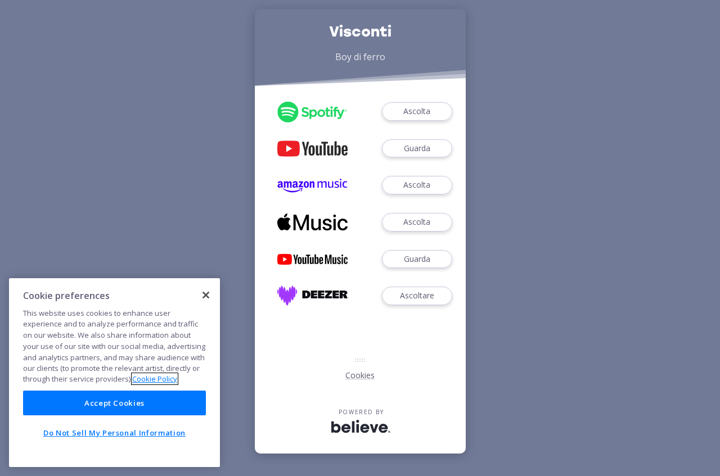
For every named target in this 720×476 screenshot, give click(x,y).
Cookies (360, 375)
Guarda (417, 148)
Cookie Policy (154, 379)
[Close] (206, 295)
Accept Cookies (114, 403)
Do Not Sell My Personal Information (114, 433)
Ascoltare (417, 295)
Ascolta (416, 111)
